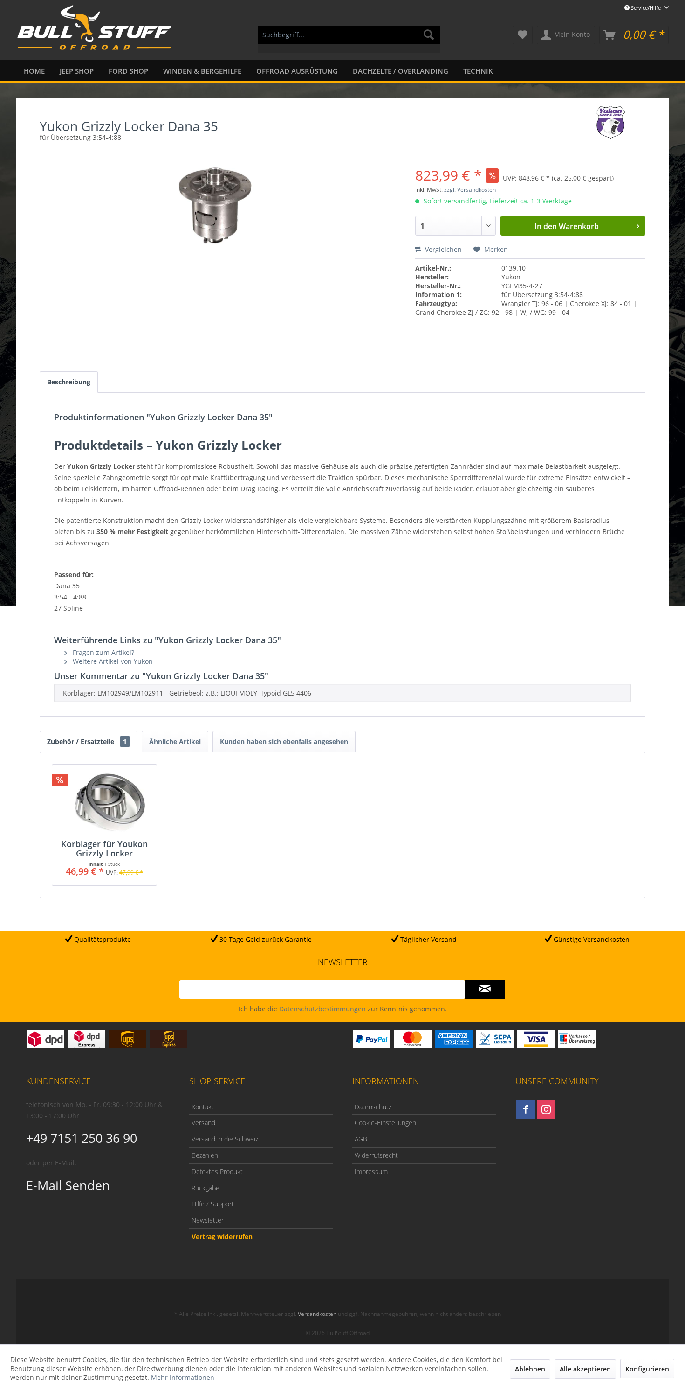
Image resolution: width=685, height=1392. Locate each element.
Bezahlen (205, 1155)
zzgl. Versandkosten (470, 190)
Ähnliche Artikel (175, 741)
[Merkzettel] (523, 35)
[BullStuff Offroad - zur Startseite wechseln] (94, 33)
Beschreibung (68, 381)
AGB (361, 1138)
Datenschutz (373, 1106)
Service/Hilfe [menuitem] (646, 7)
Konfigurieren (647, 1368)
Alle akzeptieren (585, 1368)
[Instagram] (546, 1109)
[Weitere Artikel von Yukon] (610, 122)
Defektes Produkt (217, 1171)
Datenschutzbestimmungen (322, 1008)
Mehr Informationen (182, 1377)
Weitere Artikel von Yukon (112, 661)
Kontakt (203, 1106)
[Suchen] (428, 35)
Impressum (371, 1171)
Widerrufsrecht (376, 1155)
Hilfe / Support (213, 1203)
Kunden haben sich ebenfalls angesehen (284, 741)
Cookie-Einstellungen (385, 1122)
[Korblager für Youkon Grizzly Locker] (104, 802)
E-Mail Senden (68, 1185)
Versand (203, 1122)
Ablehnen (530, 1368)
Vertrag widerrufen (222, 1236)
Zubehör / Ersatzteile (87, 741)
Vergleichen (442, 249)
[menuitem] (349, 39)
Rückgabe (205, 1187)
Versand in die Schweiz (225, 1138)
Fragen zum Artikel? (102, 652)
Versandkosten (317, 1314)
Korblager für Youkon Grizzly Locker (104, 848)
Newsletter (208, 1220)
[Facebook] (525, 1109)
